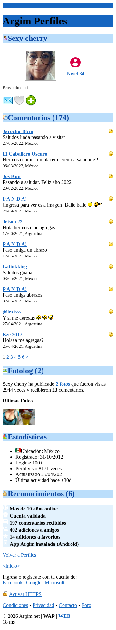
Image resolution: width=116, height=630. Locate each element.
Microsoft (54, 582)
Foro (86, 605)
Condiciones (15, 605)
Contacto (68, 605)
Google (33, 582)
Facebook (13, 582)
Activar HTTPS (25, 594)
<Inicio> (11, 5)
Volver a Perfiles (19, 555)
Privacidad (43, 605)
